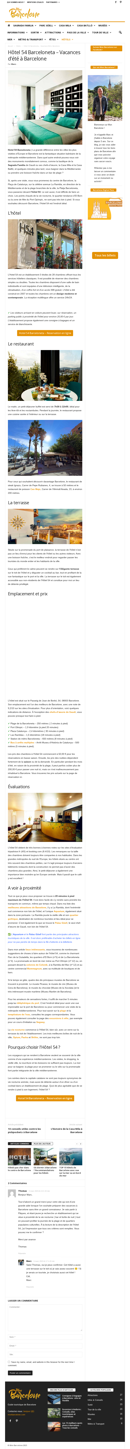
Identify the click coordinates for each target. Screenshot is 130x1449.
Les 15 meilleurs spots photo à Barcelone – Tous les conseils (72, 1425)
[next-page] (80, 1143)
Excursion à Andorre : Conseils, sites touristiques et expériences (71, 1413)
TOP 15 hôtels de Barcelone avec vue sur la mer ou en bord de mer (70, 1171)
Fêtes (52, 39)
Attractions (53, 32)
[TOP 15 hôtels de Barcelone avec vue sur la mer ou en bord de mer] (70, 1156)
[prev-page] (76, 1143)
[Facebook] (116, 2)
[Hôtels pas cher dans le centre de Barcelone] (19, 1156)
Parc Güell (46, 25)
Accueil (10, 46)
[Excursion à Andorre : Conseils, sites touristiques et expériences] (54, 1413)
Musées (102, 25)
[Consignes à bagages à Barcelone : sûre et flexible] (54, 1399)
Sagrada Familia (23, 25)
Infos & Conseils (95, 1400)
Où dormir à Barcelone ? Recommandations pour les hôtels (45, 1170)
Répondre (22, 1253)
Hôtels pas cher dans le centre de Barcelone (19, 1169)
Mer (9, 39)
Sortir (35, 32)
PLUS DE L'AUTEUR (42, 1143)
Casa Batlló (84, 25)
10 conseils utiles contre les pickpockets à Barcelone (24, 1130)
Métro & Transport (30, 39)
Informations (16, 32)
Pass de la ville (76, 32)
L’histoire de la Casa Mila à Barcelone (66, 1130)
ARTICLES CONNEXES (19, 1143)
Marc (13, 64)
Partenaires (51, 2)
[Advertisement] (85, 13)
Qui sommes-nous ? (16, 2)
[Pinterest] (121, 2)
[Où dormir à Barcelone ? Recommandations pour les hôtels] (45, 1156)
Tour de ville (100, 32)
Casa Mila (65, 25)
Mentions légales (35, 2)
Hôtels (66, 39)
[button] (120, 32)
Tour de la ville (94, 1409)
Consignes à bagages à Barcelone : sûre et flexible (72, 1398)
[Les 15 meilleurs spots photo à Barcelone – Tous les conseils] (54, 1426)
